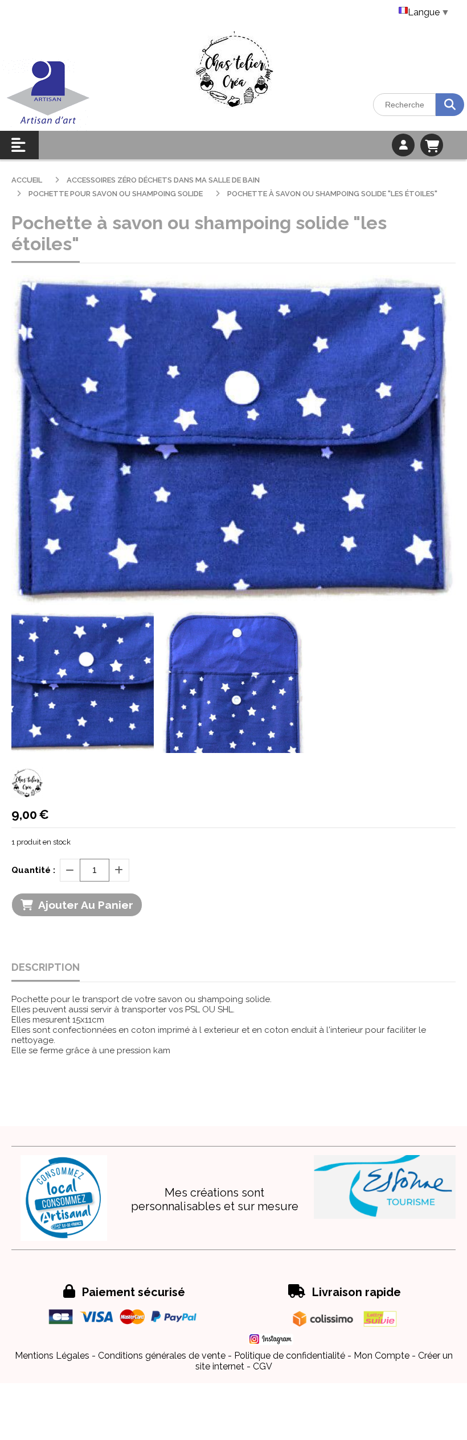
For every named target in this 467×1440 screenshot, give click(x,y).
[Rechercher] (450, 104)
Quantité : (33, 870)
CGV (262, 1366)
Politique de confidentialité (289, 1355)
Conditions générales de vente (162, 1355)
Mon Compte (381, 1355)
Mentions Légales (52, 1355)
